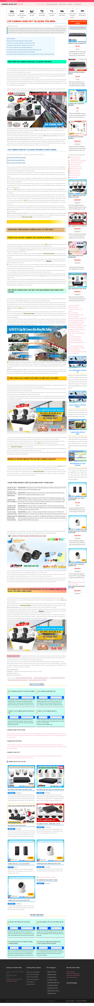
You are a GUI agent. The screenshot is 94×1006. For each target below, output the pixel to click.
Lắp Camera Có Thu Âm (74, 166)
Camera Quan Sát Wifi (51, 4)
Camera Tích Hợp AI (73, 171)
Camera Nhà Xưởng (51, 971)
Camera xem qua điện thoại (73, 973)
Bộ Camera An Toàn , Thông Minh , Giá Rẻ (48, 823)
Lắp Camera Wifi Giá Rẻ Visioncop (76, 322)
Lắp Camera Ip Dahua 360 (74, 338)
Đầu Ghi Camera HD (73, 175)
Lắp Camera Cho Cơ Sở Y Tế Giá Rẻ (37, 680)
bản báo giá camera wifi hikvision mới (77, 329)
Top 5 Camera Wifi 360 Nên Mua (75, 346)
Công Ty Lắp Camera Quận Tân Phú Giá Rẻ (21, 711)
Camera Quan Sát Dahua (32, 976)
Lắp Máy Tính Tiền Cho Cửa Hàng (19, 922)
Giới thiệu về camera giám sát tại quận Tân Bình (20, 40)
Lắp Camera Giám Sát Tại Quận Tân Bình (22, 691)
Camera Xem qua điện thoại (53, 982)
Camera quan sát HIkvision (32, 974)
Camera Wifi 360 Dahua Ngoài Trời (38, 746)
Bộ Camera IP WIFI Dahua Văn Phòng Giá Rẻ (20, 789)
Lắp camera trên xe (51, 977)
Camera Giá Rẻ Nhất (73, 312)
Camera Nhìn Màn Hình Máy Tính (76, 320)
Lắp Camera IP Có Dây (74, 173)
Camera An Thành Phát (14, 967)
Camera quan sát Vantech (32, 979)
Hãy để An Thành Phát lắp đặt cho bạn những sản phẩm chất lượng (25, 49)
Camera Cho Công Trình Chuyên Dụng (77, 318)
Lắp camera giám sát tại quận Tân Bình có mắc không (21, 51)
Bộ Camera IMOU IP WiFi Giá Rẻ (77, 288)
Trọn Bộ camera (62, 4)
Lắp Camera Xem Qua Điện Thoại (24, 678)
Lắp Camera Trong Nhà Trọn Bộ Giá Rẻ (47, 756)
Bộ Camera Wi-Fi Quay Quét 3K (77, 225)
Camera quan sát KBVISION (33, 972)
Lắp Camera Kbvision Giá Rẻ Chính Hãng (17, 680)
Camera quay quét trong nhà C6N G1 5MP (48, 863)
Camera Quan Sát (12, 4)
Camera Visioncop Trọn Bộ (31, 756)
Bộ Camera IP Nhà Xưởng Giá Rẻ (17, 825)
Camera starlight (70, 971)
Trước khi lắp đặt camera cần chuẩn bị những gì (20, 47)
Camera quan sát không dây (73, 975)
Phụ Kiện (70, 4)
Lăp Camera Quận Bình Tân (46, 691)
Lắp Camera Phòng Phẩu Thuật (75, 314)
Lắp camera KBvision (75, 159)
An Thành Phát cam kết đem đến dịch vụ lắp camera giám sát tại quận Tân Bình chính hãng (31, 54)
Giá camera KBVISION (81, 1000)
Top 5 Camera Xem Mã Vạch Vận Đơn (20, 735)
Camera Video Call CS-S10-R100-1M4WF (18, 863)
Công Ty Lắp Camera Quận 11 (47, 711)
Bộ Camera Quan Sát (75, 157)
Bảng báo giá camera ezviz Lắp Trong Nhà (49, 735)
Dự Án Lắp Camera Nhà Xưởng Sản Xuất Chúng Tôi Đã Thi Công (49, 942)
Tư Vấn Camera (77, 4)
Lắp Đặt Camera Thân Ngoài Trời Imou (16, 744)
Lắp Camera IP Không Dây (75, 168)
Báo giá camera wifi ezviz (74, 331)
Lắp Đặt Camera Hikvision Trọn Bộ (25, 757)
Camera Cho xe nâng (73, 307)
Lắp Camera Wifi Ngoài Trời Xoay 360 (21, 746)
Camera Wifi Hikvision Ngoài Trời (75, 324)
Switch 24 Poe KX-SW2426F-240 (77, 43)
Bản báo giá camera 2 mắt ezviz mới (46, 733)
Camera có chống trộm (73, 316)
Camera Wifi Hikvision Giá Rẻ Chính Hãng (57, 746)
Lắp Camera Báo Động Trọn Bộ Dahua (16, 756)
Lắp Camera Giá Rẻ (75, 164)
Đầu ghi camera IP (73, 177)
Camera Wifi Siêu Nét (12, 748)
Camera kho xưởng (51, 993)
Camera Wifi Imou (30, 981)
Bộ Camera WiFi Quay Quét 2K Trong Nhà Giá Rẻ (50, 789)
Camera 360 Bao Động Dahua (75, 340)
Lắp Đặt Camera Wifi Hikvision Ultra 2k (77, 325)
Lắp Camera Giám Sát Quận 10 (41, 678)
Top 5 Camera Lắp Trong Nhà (30, 733)
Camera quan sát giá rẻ (11, 981)
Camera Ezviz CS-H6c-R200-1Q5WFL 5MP (18, 900)
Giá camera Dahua (70, 1000)
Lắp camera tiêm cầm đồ (52, 985)
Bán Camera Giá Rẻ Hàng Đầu (57, 678)
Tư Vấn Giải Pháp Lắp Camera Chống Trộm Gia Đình (21, 942)
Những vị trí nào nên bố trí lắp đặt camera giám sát (21, 45)
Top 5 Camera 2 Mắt (34, 735)
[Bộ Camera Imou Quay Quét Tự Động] (46, 877)
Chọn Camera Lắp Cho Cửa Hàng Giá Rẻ (50, 922)
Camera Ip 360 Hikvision (74, 349)
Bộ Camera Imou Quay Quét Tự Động (47, 879)
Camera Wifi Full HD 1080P (74, 336)
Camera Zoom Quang (74, 170)
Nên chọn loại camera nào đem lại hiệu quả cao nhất (21, 43)
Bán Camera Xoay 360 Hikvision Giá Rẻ (77, 351)
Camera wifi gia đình (51, 974)
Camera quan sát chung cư (53, 990)
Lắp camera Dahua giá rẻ (76, 162)
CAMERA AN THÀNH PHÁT (11, 1)
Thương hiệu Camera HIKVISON (78, 160)
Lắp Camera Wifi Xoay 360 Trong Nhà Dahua (48, 744)
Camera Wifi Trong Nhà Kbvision (75, 327)
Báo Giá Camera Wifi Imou (31, 744)
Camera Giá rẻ (51, 1000)
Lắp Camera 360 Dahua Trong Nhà (76, 348)
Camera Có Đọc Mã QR (73, 305)
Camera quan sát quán (52, 988)
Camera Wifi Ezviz (30, 984)
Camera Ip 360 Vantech (73, 353)
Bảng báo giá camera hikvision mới (15, 733)
